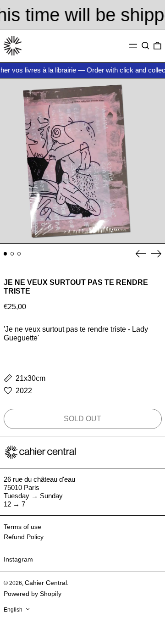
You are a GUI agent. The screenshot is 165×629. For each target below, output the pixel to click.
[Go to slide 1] (5, 254)
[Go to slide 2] (12, 254)
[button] (145, 46)
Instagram (18, 559)
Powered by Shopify (32, 593)
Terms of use (22, 526)
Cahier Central (46, 582)
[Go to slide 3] (19, 254)
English (14, 610)
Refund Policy (24, 536)
